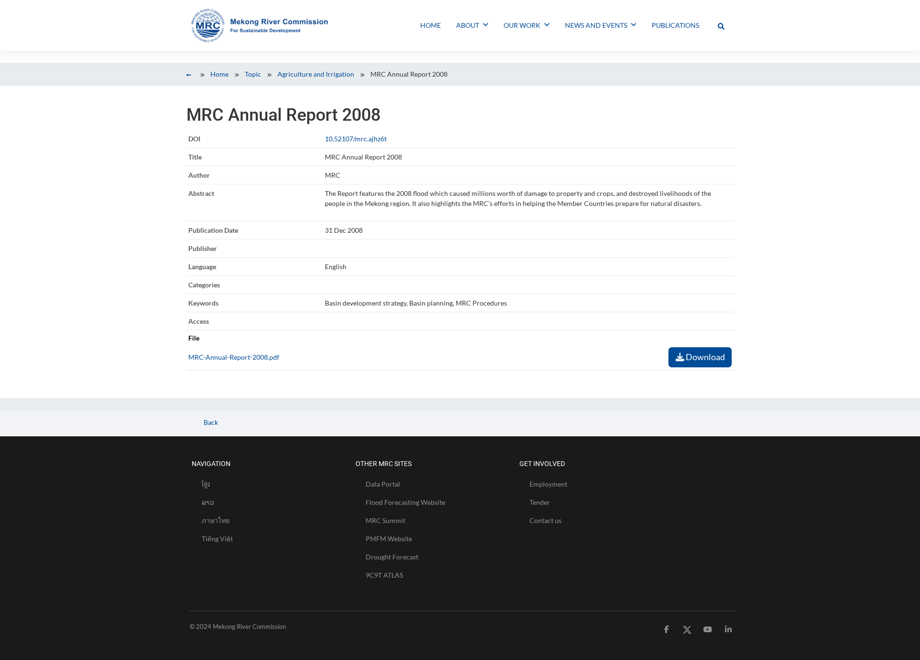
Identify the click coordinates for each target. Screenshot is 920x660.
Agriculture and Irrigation (315, 74)
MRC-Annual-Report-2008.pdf (233, 357)
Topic (253, 74)
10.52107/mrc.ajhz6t (356, 139)
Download (704, 357)
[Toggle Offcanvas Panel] (721, 25)
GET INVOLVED (542, 463)
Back (210, 422)
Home (219, 74)
